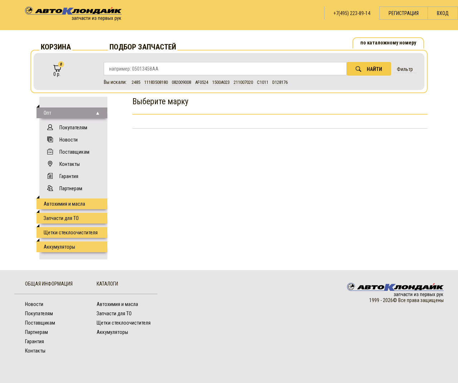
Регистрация (404, 13)
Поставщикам (74, 152)
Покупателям (73, 127)
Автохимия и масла (64, 204)
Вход (443, 13)
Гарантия (68, 176)
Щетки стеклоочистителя (71, 232)
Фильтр (405, 69)
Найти (374, 69)
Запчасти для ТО (61, 218)
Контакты (69, 164)
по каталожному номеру (388, 43)
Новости (68, 140)
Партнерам (70, 188)
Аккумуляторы (59, 247)
